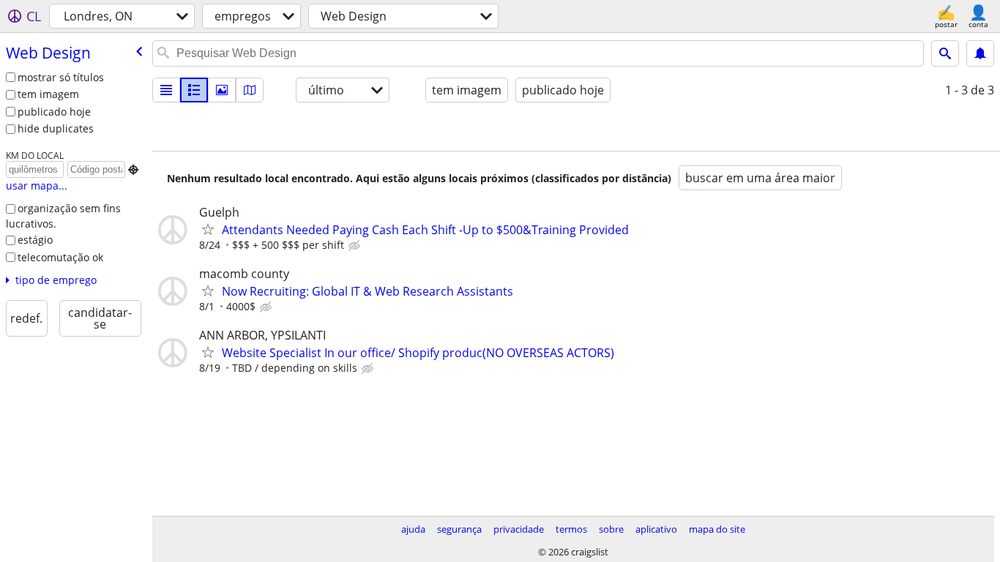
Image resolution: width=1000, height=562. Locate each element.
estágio (35, 240)
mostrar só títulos (61, 77)
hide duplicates (56, 128)
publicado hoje (54, 112)
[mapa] (250, 90)
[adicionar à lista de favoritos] (208, 229)
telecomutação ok (60, 257)
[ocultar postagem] (356, 246)
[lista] (166, 90)
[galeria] (222, 90)
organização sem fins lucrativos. (63, 216)
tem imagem (48, 94)
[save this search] (980, 53)
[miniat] (194, 90)
